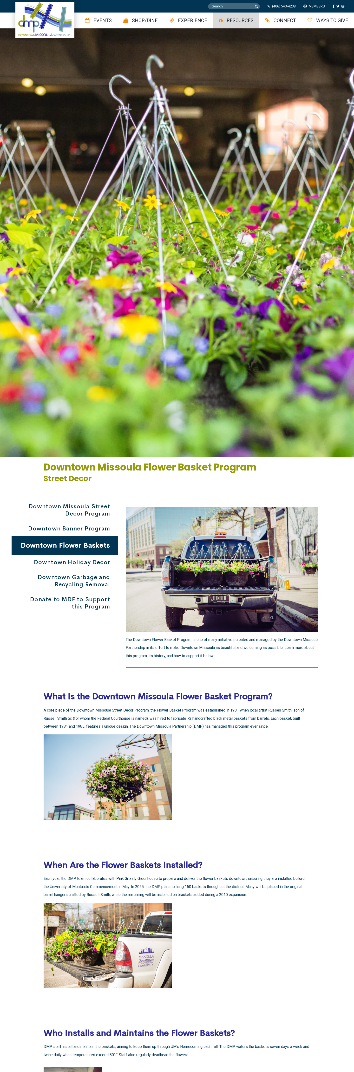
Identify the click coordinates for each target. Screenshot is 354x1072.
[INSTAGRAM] (343, 6)
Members (317, 6)
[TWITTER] (338, 6)
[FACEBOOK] (334, 6)
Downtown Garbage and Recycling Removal (74, 581)
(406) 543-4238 (284, 6)
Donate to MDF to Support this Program (70, 603)
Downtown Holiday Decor (72, 562)
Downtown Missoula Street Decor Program (69, 510)
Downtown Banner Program (69, 528)
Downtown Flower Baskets (65, 545)
